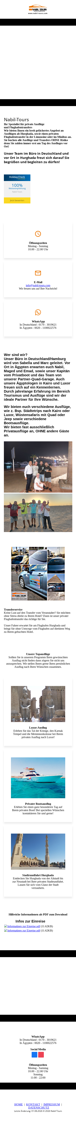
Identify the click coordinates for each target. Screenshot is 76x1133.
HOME (18, 1104)
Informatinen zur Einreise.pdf (23, 926)
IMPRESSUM (51, 1104)
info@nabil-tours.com (38, 285)
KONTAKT (33, 1104)
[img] (38, 9)
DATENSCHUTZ (38, 1107)
